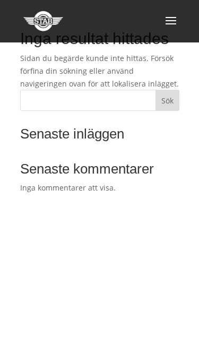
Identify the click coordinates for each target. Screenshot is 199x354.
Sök (167, 101)
